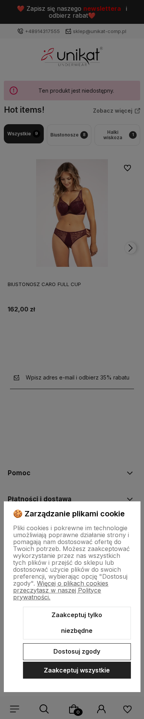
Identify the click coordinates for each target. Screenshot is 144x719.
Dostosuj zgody (76, 651)
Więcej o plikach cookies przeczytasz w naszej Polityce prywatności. (60, 590)
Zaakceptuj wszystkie (77, 670)
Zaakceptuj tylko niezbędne (76, 623)
